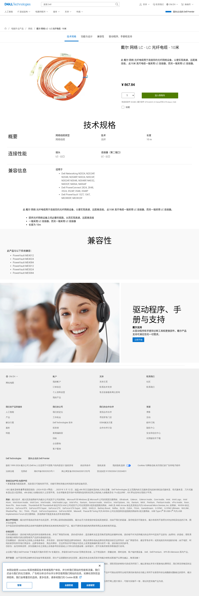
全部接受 (90, 585)
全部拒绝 (69, 585)
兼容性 (100, 36)
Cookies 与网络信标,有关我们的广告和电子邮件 (159, 465)
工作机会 (57, 417)
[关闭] (99, 565)
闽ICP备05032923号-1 (44, 471)
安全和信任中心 (153, 433)
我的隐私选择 (119, 465)
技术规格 (71, 36)
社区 (148, 382)
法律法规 (10, 471)
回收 (55, 438)
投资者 (56, 428)
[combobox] (80, 4)
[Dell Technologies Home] (17, 4)
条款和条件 (85, 465)
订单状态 (57, 387)
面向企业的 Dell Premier (183, 11)
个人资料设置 (59, 392)
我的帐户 (57, 382)
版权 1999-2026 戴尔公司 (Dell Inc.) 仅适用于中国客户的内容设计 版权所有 (39, 465)
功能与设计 (87, 36)
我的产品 (57, 397)
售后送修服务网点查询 (110, 392)
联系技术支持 (106, 387)
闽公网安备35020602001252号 (75, 471)
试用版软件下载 (153, 438)
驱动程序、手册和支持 (120, 36)
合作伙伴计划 (106, 428)
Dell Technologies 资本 (63, 422)
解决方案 (10, 422)
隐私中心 (150, 428)
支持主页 (104, 382)
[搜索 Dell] (117, 4)
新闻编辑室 (58, 433)
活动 (148, 417)
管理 (19, 585)
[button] (145, 4)
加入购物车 (160, 95)
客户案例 (57, 449)
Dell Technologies (13, 458)
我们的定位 (58, 412)
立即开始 (138, 340)
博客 (148, 412)
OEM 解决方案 (106, 422)
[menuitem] (24, 11)
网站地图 (10, 383)
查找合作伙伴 (106, 412)
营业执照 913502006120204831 (112, 471)
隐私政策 (101, 465)
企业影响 (57, 443)
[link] (158, 4)
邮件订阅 (150, 422)
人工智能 (10, 412)
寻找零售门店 (106, 417)
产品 (8, 417)
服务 (8, 428)
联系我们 (150, 387)
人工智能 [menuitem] (9, 11)
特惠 (8, 433)
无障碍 (24, 471)
